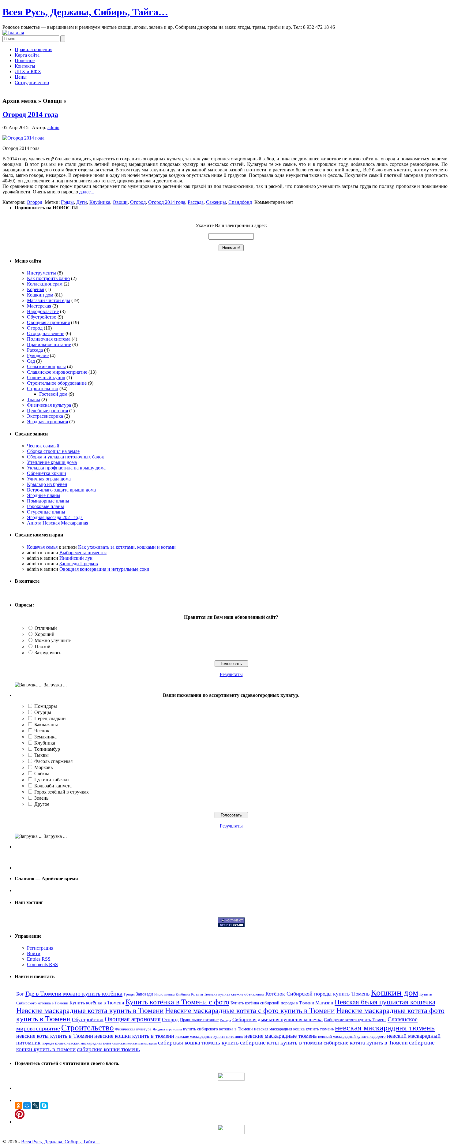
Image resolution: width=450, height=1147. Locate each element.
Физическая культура (49, 405)
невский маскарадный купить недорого (352, 1036)
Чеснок (41, 730)
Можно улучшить (53, 640)
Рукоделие (38, 355)
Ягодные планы (43, 495)
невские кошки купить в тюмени (134, 1036)
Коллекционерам (44, 283)
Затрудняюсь (48, 652)
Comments (42, 964)
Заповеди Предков (78, 563)
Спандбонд (240, 202)
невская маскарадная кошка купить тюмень (294, 1028)
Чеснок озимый (43, 445)
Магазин (324, 1002)
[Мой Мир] (27, 1105)
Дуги (81, 202)
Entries (39, 959)
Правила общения (33, 49)
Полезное (25, 60)
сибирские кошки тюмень (108, 1049)
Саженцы (216, 202)
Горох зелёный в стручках (61, 791)
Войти (33, 953)
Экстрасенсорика (45, 416)
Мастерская (39, 305)
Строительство (42, 388)
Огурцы (42, 712)
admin (53, 127)
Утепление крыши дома (52, 462)
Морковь (43, 767)
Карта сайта (27, 55)
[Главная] (13, 32)
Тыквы (41, 755)
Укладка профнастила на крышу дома (66, 467)
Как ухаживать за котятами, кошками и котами (127, 547)
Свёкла (41, 773)
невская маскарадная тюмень (385, 1027)
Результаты (231, 674)
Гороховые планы (45, 506)
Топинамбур (47, 749)
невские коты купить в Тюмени (54, 1036)
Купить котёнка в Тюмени (96, 1002)
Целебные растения (47, 410)
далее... (86, 191)
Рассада (196, 202)
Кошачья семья (42, 547)
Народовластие (43, 311)
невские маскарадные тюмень (280, 1036)
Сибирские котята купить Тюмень (355, 1019)
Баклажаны (46, 724)
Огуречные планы (46, 511)
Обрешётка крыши (46, 473)
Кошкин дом (40, 294)
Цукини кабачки (51, 779)
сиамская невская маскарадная (134, 1043)
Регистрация (40, 948)
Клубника (99, 202)
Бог (20, 994)
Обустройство (41, 316)
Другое (41, 804)
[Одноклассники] (18, 1105)
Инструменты (41, 272)
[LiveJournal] (35, 1105)
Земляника (45, 736)
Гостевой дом (53, 394)
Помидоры (45, 706)
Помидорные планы (48, 500)
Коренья (35, 289)
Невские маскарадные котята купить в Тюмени (90, 1010)
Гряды (67, 202)
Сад (31, 361)
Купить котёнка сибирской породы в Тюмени (272, 1002)
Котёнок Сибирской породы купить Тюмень (317, 994)
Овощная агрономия (48, 322)
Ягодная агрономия (47, 421)
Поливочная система (48, 339)
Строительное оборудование (57, 383)
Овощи (120, 202)
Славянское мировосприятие (57, 372)
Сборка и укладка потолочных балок (65, 456)
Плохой (43, 646)
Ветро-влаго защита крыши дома (61, 489)
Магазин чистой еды (48, 300)
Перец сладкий (50, 718)
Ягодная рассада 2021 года (55, 517)
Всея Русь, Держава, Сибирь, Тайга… (85, 11)
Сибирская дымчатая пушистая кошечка (277, 1019)
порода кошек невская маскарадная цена (76, 1043)
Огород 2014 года (30, 114)
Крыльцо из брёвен (47, 484)
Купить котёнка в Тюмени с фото (177, 1002)
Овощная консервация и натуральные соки (104, 569)
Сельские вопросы (46, 366)
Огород (34, 202)
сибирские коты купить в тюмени (281, 1042)
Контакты (25, 66)
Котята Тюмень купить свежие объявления (227, 994)
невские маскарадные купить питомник (209, 1036)
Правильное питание (49, 344)
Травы (33, 399)
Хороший (44, 634)
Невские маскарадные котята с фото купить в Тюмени (250, 1010)
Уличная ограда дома (49, 478)
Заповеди (144, 994)
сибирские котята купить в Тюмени (366, 1043)
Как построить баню (48, 278)
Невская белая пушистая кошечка (385, 1002)
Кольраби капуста (53, 785)
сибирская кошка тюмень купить (198, 1042)
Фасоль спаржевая (53, 761)
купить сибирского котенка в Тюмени (218, 1028)
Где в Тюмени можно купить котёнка (73, 993)
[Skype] (44, 1105)
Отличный (46, 628)
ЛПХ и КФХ (28, 71)
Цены (21, 77)
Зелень (41, 798)
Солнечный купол (46, 377)
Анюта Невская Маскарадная (57, 522)
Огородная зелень (45, 333)
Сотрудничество (32, 82)
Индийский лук (75, 558)
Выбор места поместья (83, 552)
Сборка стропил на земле (53, 451)
